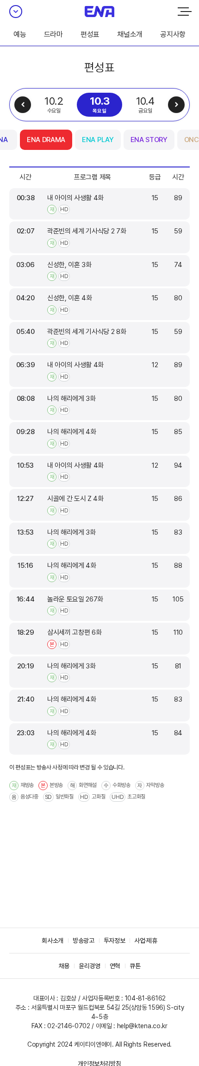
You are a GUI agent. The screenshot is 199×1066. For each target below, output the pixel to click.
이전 (22, 104)
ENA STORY (149, 140)
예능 (19, 34)
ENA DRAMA (46, 140)
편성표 (90, 34)
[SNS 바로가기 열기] (15, 11)
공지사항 (173, 34)
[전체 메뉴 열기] (184, 11)
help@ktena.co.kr (142, 1026)
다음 (176, 104)
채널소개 (130, 34)
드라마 (53, 34)
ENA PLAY (97, 140)
